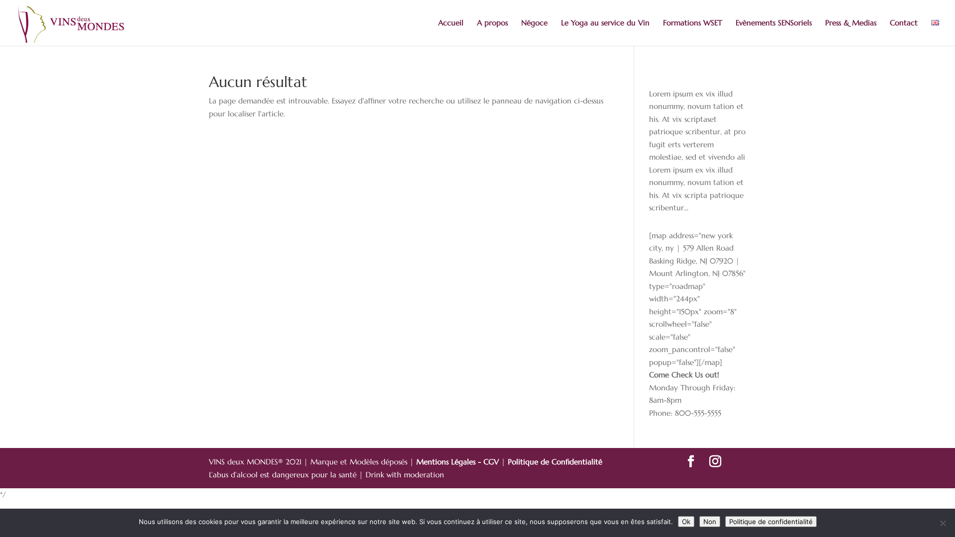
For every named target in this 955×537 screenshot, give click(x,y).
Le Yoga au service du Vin (605, 23)
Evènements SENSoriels (774, 23)
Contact (904, 23)
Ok (686, 522)
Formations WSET (692, 23)
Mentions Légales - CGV (458, 461)
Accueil (451, 23)
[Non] (943, 523)
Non (709, 522)
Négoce (534, 23)
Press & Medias (850, 23)
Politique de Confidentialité (555, 461)
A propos (492, 23)
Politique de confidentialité (771, 522)
